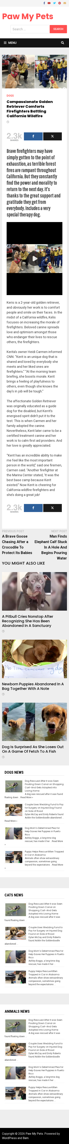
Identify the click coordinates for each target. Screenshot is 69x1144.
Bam (26, 1138)
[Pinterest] (60, 3)
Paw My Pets (27, 16)
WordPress (9, 1138)
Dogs (10, 95)
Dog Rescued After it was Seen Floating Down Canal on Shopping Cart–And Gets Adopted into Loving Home (44, 785)
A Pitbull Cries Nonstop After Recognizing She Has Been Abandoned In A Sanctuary (27, 621)
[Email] (65, 3)
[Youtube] (49, 3)
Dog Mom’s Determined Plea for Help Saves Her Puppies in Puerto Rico (42, 831)
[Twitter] (54, 3)
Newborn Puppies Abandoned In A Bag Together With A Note (33, 686)
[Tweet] (52, 136)
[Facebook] (45, 3)
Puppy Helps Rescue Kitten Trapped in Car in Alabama (44, 853)
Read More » (26, 797)
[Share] (33, 136)
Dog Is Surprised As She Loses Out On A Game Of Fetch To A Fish (33, 749)
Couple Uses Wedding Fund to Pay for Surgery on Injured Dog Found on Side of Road (44, 808)
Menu (12, 43)
